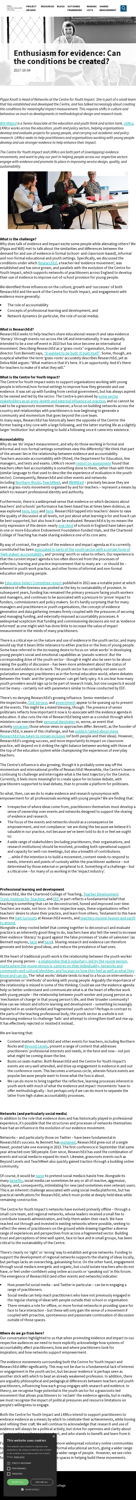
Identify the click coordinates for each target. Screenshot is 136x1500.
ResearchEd (47, 263)
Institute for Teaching (27, 898)
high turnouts (26, 918)
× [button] (53, 1436)
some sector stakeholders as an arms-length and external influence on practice (59, 398)
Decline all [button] (42, 1482)
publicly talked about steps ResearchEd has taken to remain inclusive (59, 733)
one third (65, 525)
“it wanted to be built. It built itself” (72, 353)
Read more (19, 1457)
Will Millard (8, 123)
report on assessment (93, 463)
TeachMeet (51, 482)
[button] (30, 1489)
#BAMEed (76, 482)
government (66, 702)
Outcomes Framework (74, 8)
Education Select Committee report (33, 582)
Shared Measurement (108, 8)
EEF (56, 898)
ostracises (21, 726)
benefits (16, 1180)
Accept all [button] (18, 1482)
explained (68, 1142)
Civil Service (37, 702)
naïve (40, 1175)
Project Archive (31, 8)
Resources (47, 6)
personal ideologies (59, 721)
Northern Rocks (28, 482)
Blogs (61, 6)
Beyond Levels (36, 1046)
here (25, 511)
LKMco (129, 123)
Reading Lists (92, 8)
